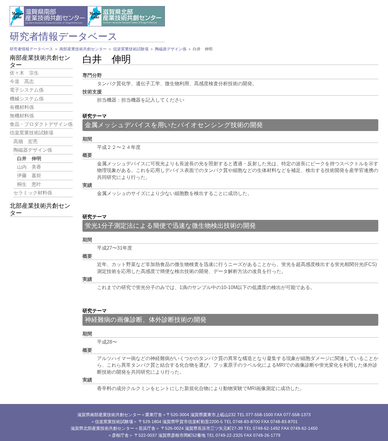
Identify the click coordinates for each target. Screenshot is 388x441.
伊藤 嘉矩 (29, 175)
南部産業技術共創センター (83, 49)
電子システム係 (27, 90)
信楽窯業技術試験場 (131, 49)
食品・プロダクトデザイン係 (41, 124)
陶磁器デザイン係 (170, 49)
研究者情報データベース (64, 36)
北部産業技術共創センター (40, 209)
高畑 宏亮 (25, 141)
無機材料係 (22, 115)
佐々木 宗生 (24, 73)
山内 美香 (29, 167)
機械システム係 (27, 98)
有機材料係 (22, 107)
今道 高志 (22, 81)
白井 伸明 (29, 158)
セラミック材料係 (32, 192)
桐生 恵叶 (29, 184)
